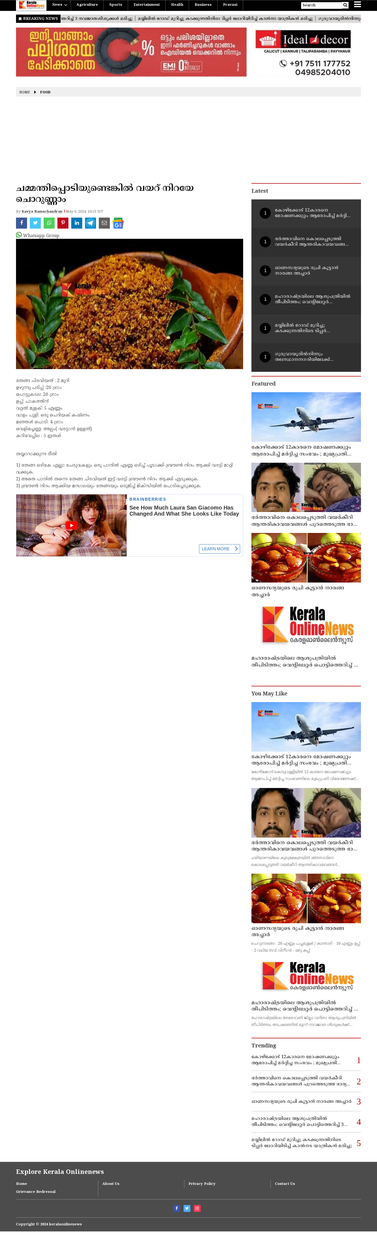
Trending (263, 1046)
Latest (259, 191)
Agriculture (87, 5)
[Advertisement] (188, 141)
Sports (115, 5)
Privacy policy (202, 1184)
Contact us (285, 1184)
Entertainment (147, 5)
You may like (269, 694)
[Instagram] (197, 1208)
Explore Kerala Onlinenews (60, 1172)
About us (111, 1184)
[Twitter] (187, 1208)
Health (177, 5)
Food (45, 93)
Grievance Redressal (35, 1192)
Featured (263, 384)
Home (24, 93)
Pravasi (230, 5)
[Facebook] (176, 1208)
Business (203, 5)
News (57, 5)
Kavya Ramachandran (42, 212)
